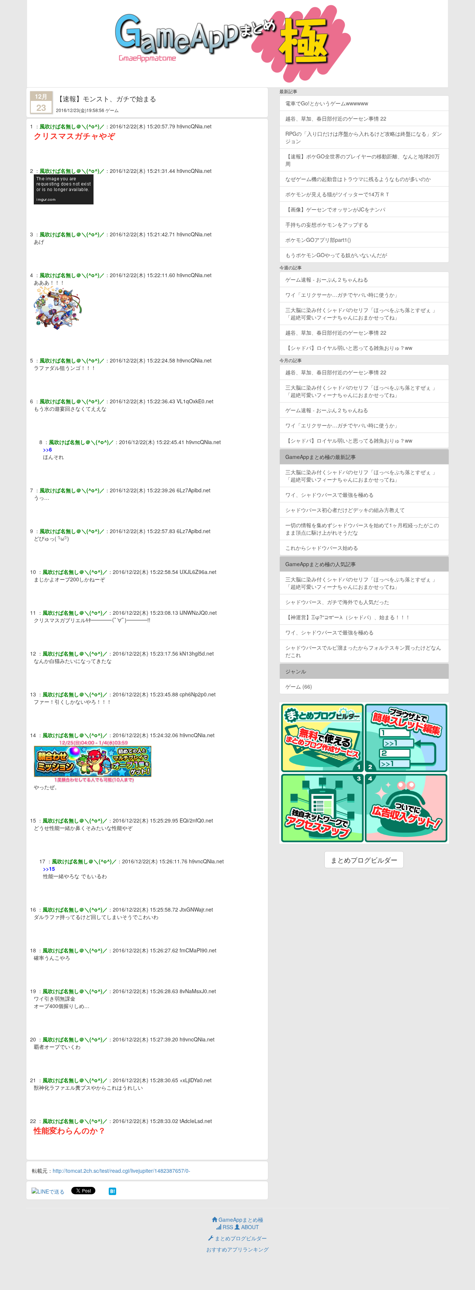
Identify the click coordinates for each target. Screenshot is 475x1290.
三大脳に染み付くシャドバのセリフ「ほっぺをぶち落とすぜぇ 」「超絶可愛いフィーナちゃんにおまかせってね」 (361, 313)
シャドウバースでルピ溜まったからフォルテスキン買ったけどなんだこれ (363, 651)
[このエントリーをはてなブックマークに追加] (112, 1190)
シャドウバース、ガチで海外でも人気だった (337, 601)
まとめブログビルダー (364, 859)
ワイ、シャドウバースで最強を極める (329, 494)
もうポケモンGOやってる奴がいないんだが (336, 255)
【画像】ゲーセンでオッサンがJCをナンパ (335, 209)
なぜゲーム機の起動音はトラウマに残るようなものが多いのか (358, 179)
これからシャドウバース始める (321, 547)
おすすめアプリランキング (237, 1249)
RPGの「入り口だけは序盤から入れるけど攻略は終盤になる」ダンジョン (363, 137)
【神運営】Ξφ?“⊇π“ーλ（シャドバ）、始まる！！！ (347, 617)
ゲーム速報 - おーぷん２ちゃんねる (326, 279)
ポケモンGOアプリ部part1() (318, 239)
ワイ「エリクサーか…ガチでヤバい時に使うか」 (342, 294)
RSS (227, 1227)
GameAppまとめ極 (240, 1219)
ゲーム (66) (298, 686)
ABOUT (249, 1227)
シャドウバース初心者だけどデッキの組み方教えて (345, 509)
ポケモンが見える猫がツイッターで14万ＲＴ (337, 194)
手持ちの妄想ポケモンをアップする (326, 224)
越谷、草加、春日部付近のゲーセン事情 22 (335, 118)
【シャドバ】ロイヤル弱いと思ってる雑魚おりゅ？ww (348, 347)
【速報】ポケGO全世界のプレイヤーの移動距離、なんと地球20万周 (362, 159)
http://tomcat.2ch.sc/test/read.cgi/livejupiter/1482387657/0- (121, 1170)
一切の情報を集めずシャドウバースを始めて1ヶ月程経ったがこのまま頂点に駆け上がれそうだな (362, 528)
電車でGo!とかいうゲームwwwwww (326, 103)
